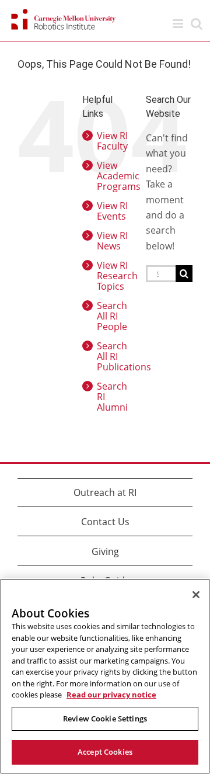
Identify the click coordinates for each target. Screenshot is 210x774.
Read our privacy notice (111, 694)
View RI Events (112, 211)
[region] (105, 676)
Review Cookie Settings (105, 718)
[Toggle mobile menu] (179, 24)
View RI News (112, 240)
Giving (105, 551)
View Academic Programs (119, 176)
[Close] (196, 595)
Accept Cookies (105, 752)
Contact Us (105, 521)
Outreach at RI (105, 492)
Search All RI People (112, 316)
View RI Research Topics (117, 276)
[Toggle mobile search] (196, 24)
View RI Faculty (112, 140)
